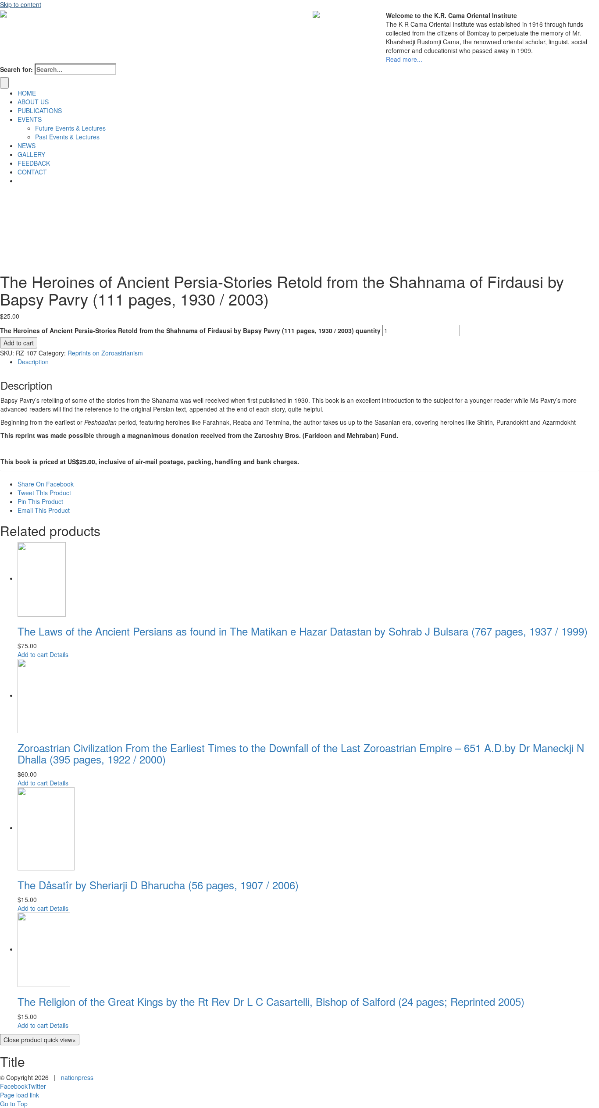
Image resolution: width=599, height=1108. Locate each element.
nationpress (77, 1077)
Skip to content (20, 4)
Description (33, 361)
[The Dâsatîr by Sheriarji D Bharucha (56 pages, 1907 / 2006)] (308, 828)
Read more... (404, 59)
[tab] (308, 361)
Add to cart (19, 342)
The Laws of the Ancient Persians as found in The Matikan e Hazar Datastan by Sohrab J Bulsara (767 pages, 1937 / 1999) (303, 631)
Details (59, 654)
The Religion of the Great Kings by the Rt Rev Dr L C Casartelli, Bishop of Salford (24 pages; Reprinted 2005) (271, 1001)
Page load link (19, 1094)
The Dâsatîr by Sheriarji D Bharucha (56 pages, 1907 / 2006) (158, 884)
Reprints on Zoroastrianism (105, 352)
